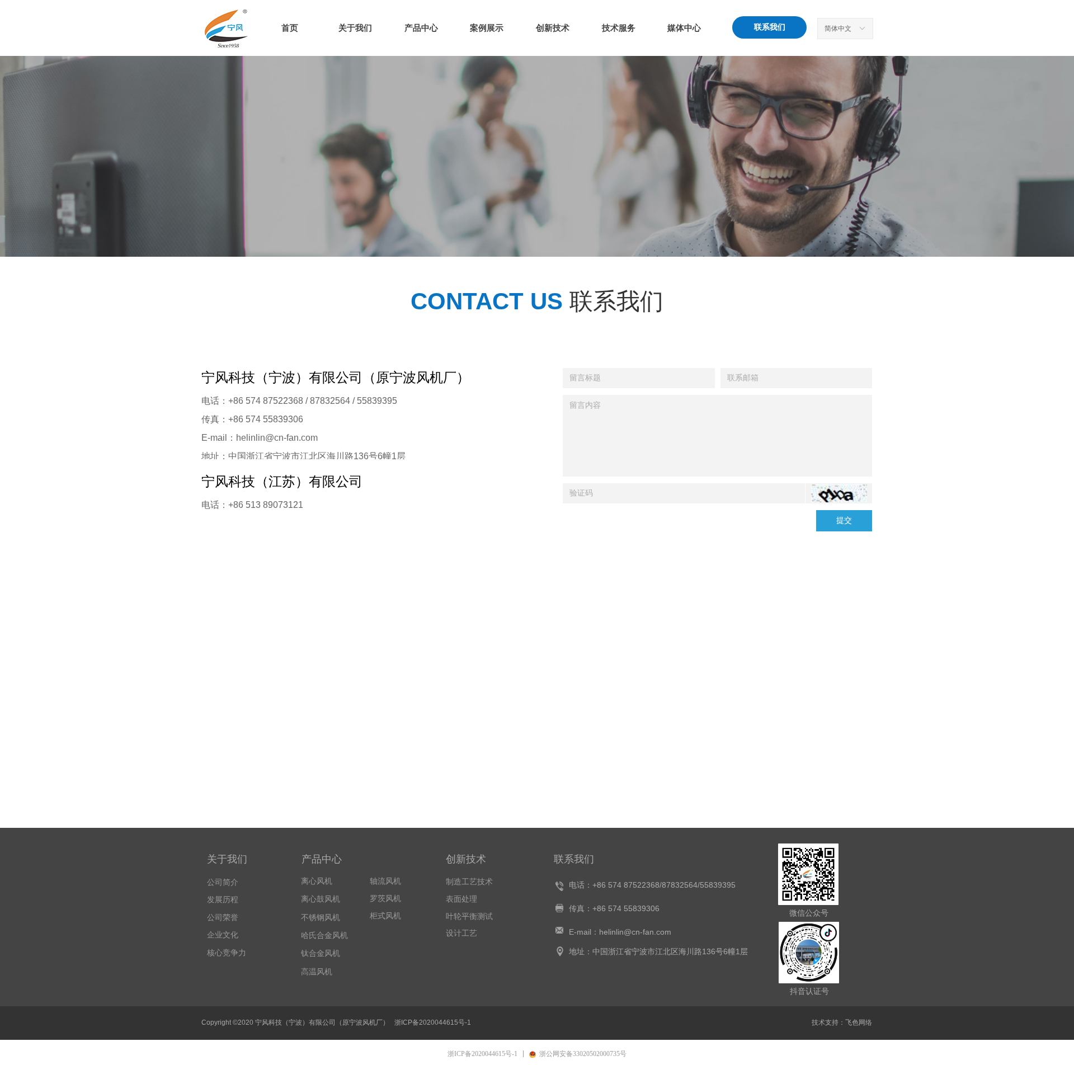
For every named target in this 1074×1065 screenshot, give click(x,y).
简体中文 (838, 28)
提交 (844, 520)
